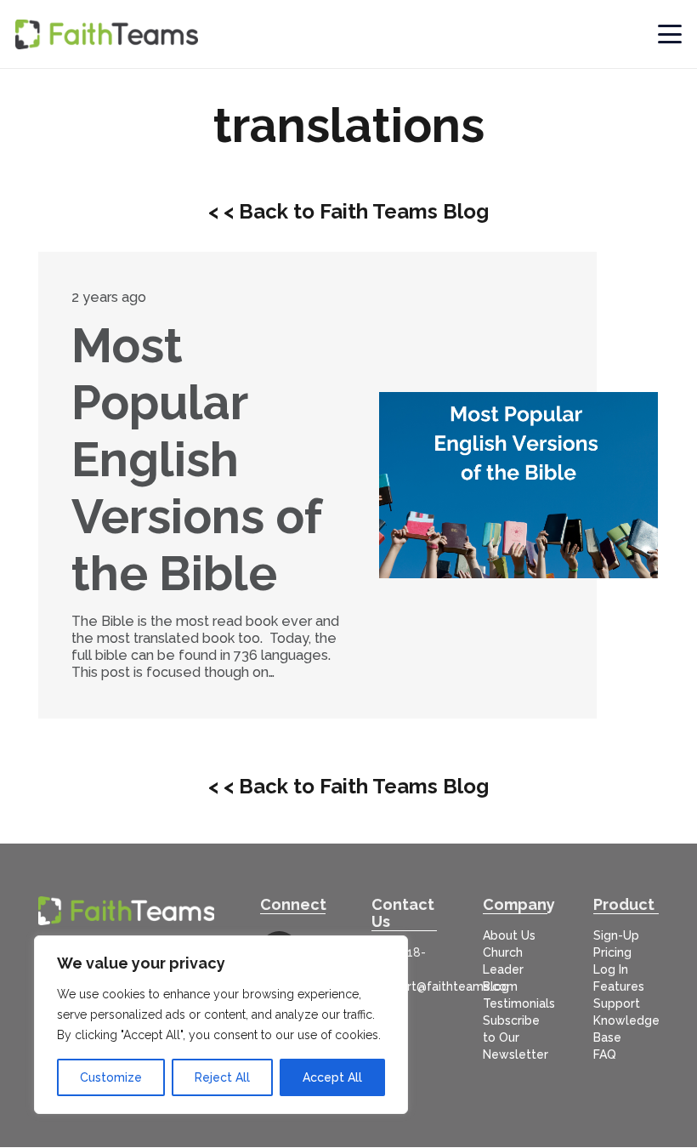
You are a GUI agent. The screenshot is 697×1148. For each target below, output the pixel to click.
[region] (221, 1024)
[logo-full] (106, 34)
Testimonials (519, 1003)
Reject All (222, 1077)
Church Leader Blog (503, 969)
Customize (111, 1077)
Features (618, 986)
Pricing (612, 952)
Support (616, 1003)
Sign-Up (616, 935)
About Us (509, 935)
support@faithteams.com (444, 986)
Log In (610, 969)
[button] (670, 34)
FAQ (604, 1054)
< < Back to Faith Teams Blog (348, 211)
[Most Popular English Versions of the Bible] (519, 485)
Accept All (332, 1077)
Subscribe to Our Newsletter (515, 1037)
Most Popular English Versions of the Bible (196, 459)
